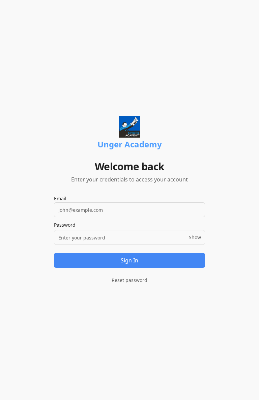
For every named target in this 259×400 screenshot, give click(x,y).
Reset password (129, 280)
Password (65, 225)
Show (195, 237)
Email (60, 198)
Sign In (129, 260)
